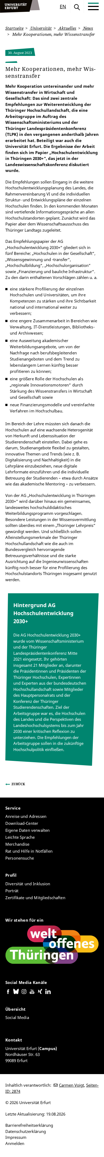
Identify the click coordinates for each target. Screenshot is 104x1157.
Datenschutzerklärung (25, 1131)
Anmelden (14, 1143)
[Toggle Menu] (93, 6)
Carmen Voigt (71, 1085)
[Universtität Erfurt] (20, 6)
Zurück (18, 784)
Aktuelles (67, 28)
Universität (40, 28)
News (87, 28)
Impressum (15, 1137)
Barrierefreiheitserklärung (29, 1125)
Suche (77, 6)
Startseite (14, 28)
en (63, 6)
